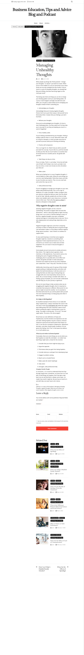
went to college (60, 200)
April (39, 79)
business (58, 499)
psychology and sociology (49, 60)
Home (35, 23)
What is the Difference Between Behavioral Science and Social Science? (58, 506)
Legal (57, 444)
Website (61, 414)
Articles (47, 23)
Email (48, 414)
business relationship (56, 535)
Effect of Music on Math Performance (57, 524)
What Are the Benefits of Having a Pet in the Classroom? (57, 488)
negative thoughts (45, 388)
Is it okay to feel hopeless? (47, 386)
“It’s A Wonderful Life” (52, 305)
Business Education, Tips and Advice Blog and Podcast (42, 12)
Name (37, 414)
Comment (39, 403)
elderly (57, 461)
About (41, 23)
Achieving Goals (54, 518)
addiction (38, 386)
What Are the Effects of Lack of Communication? (58, 541)
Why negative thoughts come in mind (54, 390)
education (39, 60)
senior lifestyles (54, 466)
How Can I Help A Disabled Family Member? (58, 470)
